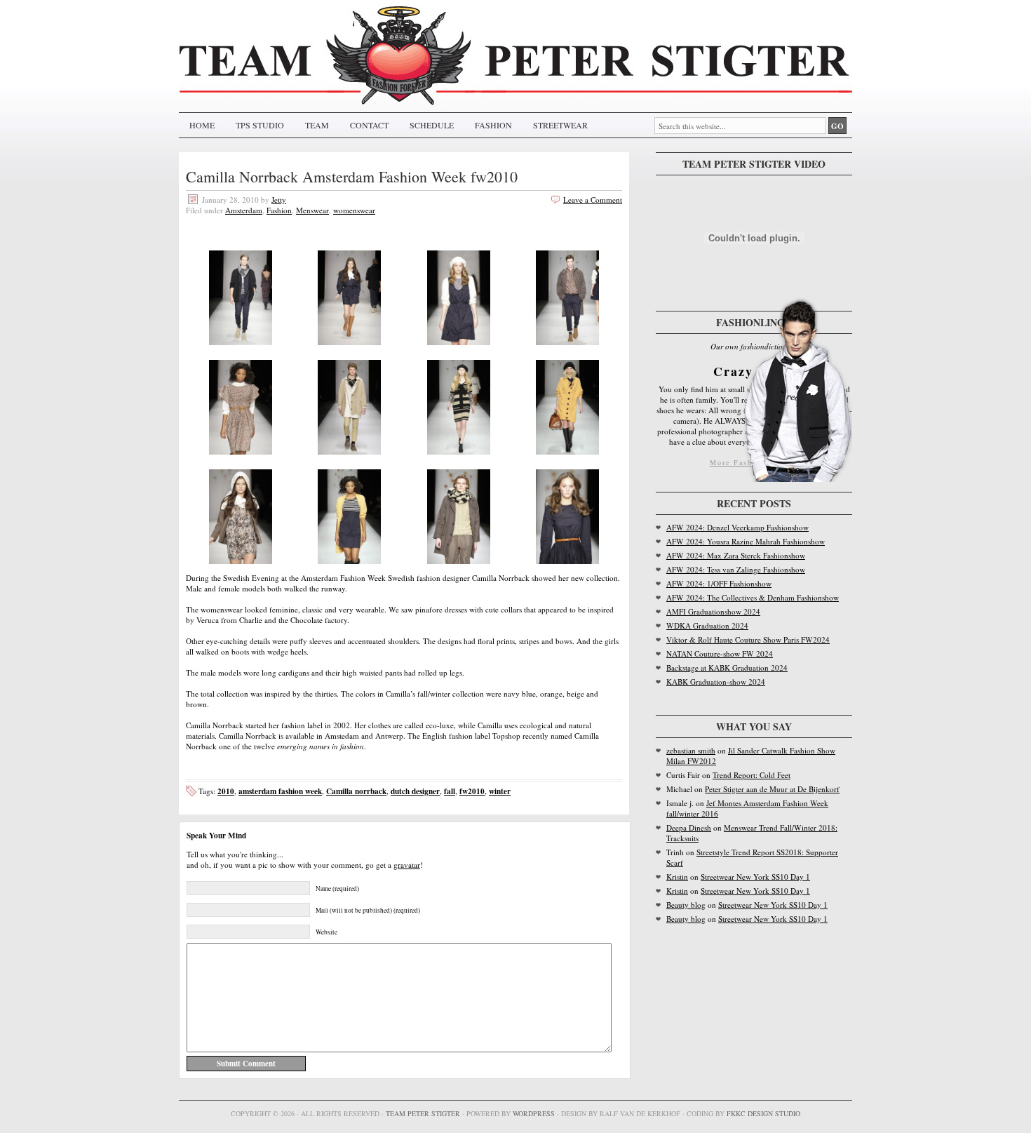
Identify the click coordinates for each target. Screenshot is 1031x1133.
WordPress (534, 1113)
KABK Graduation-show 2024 (715, 681)
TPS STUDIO (260, 124)
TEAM (317, 124)
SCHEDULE (432, 124)
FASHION (493, 124)
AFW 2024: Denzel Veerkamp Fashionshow (737, 527)
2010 (225, 791)
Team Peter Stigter (423, 1113)
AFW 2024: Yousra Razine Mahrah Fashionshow (745, 541)
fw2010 (472, 791)
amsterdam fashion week (280, 791)
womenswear (354, 210)
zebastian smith (690, 750)
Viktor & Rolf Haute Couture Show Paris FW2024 (748, 639)
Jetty (278, 199)
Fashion (279, 210)
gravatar (406, 864)
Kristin (677, 876)
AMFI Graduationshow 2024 (713, 611)
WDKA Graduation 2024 (707, 625)
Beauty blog (686, 904)
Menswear (312, 210)
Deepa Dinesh (688, 827)
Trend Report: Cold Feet (751, 775)
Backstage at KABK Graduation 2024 (727, 667)
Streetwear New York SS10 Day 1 (755, 876)
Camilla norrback (356, 791)
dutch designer (415, 791)
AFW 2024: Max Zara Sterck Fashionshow (735, 555)
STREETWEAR (560, 124)
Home (202, 124)
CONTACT (369, 124)
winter (500, 791)
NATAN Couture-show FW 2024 (719, 653)
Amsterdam (243, 210)
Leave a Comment (592, 199)
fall (449, 791)
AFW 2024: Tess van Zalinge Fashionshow (735, 569)
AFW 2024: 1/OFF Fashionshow (718, 583)
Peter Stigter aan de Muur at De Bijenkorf (772, 789)
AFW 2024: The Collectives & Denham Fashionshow (752, 597)
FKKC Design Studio (763, 1113)
